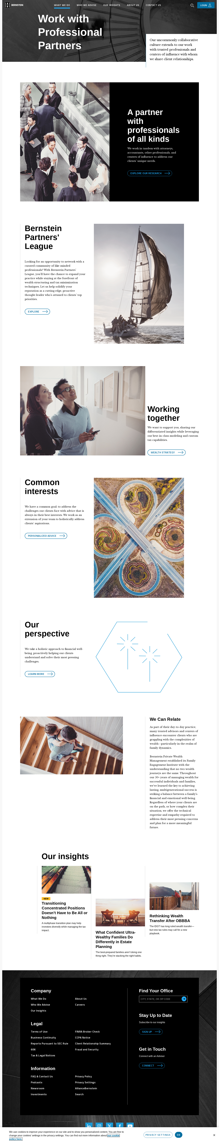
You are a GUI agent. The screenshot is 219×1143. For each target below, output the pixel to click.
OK (178, 1135)
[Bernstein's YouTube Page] (130, 1126)
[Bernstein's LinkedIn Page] (89, 1126)
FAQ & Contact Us (42, 1076)
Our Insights (111, 5)
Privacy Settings (158, 1135)
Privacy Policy (83, 1076)
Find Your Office (156, 990)
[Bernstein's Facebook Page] (119, 1126)
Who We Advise (87, 5)
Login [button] (203, 5)
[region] (109, 1135)
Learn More (36, 674)
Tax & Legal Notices (43, 1055)
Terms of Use (39, 1032)
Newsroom (37, 1088)
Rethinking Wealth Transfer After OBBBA (170, 918)
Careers (80, 1005)
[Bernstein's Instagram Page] (99, 1126)
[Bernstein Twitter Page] (109, 1126)
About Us (133, 5)
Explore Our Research (146, 173)
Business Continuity (43, 1038)
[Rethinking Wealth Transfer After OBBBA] (174, 896)
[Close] (214, 1135)
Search (79, 1094)
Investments (39, 1094)
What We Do (62, 5)
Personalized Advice (42, 536)
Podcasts (36, 1082)
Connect (148, 1065)
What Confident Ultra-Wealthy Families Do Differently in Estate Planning (116, 939)
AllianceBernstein (86, 1088)
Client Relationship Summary (93, 1043)
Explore (33, 312)
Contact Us (153, 5)
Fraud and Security (86, 1049)
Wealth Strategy (163, 452)
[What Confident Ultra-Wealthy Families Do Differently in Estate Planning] (120, 912)
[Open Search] (192, 6)
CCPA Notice (82, 1038)
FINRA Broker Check (87, 1032)
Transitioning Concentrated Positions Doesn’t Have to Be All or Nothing (64, 910)
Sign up (147, 1032)
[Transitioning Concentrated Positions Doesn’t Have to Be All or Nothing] (66, 880)
